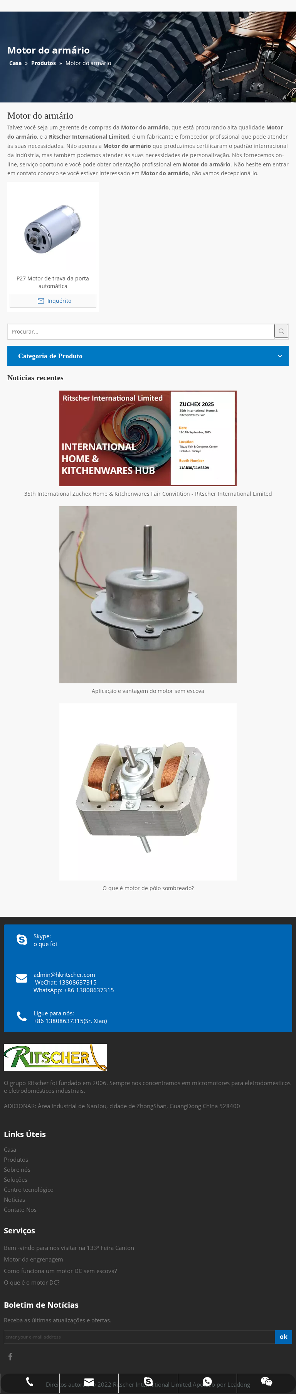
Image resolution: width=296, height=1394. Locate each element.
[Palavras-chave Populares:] (281, 331)
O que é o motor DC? (31, 1282)
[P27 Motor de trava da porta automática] (53, 226)
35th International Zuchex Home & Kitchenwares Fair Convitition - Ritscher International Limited (148, 493)
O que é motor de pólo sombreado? (148, 888)
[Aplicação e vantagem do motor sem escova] (148, 594)
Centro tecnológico (29, 1189)
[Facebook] (10, 1356)
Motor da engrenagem (33, 1259)
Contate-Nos (20, 1209)
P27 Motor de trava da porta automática (53, 282)
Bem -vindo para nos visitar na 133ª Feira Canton (69, 1247)
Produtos (16, 1159)
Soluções (15, 1179)
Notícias (14, 1199)
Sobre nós (17, 1169)
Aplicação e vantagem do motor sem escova (148, 690)
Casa (10, 1149)
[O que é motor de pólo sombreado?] (148, 792)
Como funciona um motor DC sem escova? (60, 1271)
